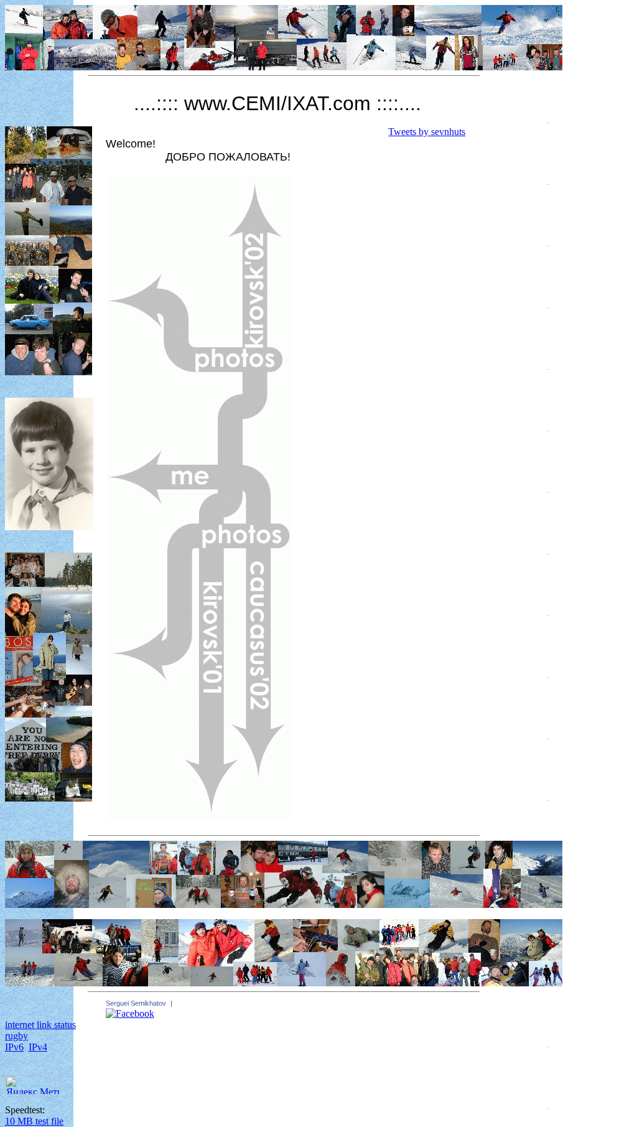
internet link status (40, 1024)
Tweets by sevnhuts (426, 131)
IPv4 (38, 1047)
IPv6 (14, 1047)
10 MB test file (34, 1121)
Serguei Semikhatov (136, 1003)
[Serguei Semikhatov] (130, 1013)
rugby (16, 1036)
